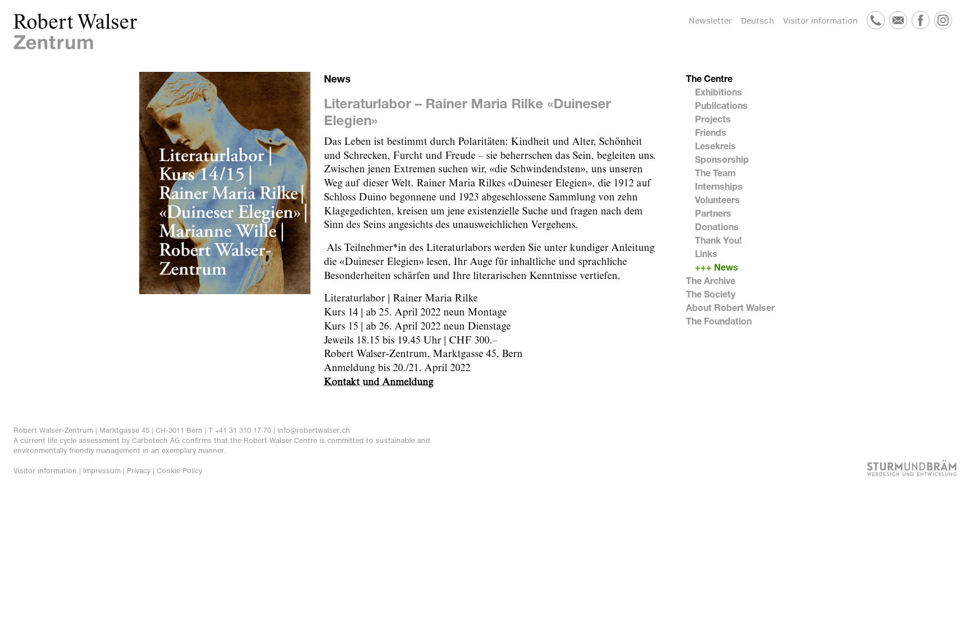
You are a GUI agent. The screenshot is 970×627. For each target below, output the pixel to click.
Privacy (138, 470)
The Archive (710, 280)
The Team (715, 172)
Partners (713, 213)
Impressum (102, 470)
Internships (719, 186)
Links (706, 253)
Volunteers (717, 199)
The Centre (709, 78)
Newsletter (710, 20)
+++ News (716, 267)
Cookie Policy (179, 470)
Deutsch (757, 20)
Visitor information (820, 20)
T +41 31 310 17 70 (240, 430)
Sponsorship (722, 159)
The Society (710, 294)
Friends (710, 132)
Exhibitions (718, 91)
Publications (721, 105)
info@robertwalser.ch (313, 430)
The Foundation (719, 320)
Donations (717, 226)
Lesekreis (715, 145)
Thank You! (718, 240)
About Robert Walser (730, 307)
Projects (713, 118)
